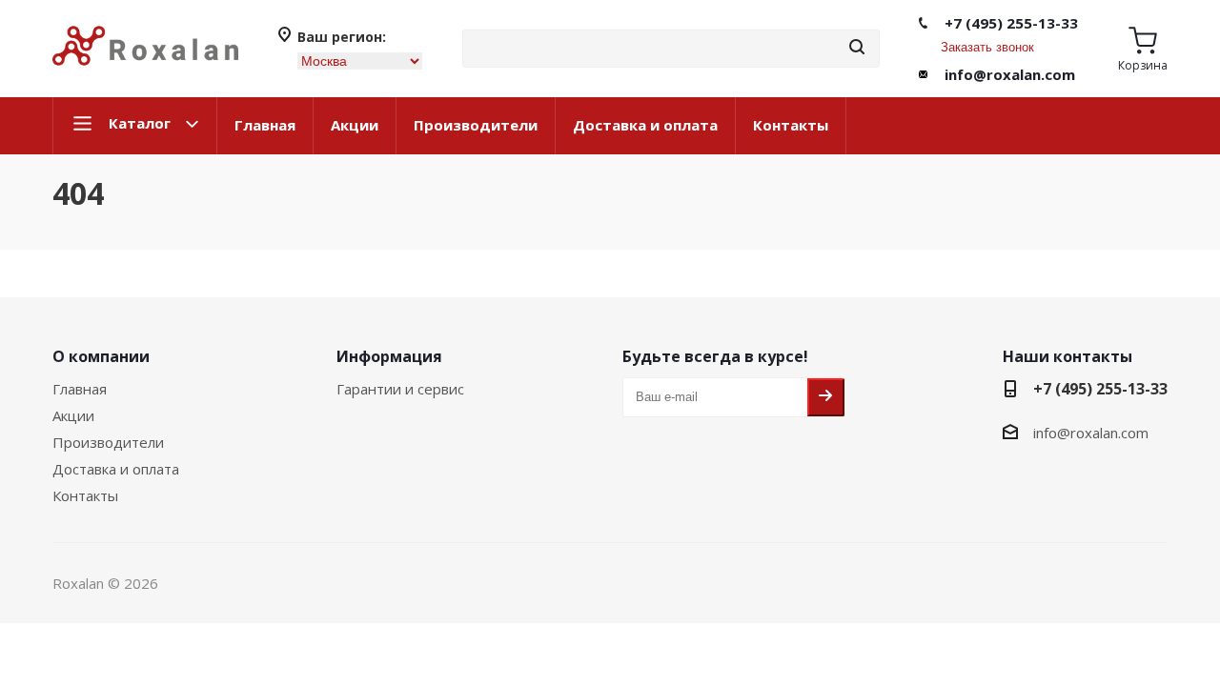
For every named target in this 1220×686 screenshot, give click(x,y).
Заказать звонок (987, 47)
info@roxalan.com (1010, 74)
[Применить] (857, 48)
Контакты (790, 124)
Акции (354, 124)
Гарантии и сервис (400, 388)
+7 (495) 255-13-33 (1011, 22)
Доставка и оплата (645, 124)
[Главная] (145, 73)
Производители (476, 124)
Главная (264, 124)
